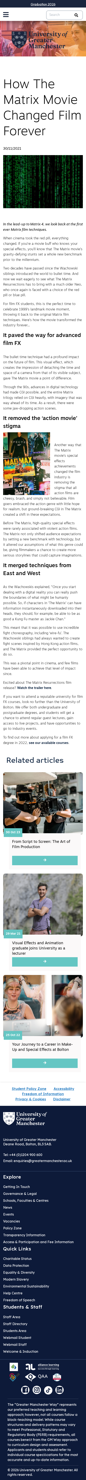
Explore (12, 1177)
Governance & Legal (20, 1194)
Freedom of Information (43, 1094)
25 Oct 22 (13, 1035)
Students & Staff (22, 1307)
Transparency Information (24, 1235)
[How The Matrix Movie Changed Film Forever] (43, 181)
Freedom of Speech (19, 1300)
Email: (37, 1161)
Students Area (14, 1331)
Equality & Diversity (19, 1272)
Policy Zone (12, 1228)
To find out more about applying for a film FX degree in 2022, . (38, 740)
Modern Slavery (16, 1279)
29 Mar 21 (13, 933)
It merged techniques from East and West (37, 570)
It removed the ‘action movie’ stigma (40, 422)
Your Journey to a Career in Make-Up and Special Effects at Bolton (42, 1047)
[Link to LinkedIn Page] (60, 1391)
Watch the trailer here (34, 688)
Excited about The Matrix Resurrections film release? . (37, 685)
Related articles (35, 761)
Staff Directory (15, 1324)
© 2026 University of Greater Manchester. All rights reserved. (43, 1472)
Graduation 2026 (43, 4)
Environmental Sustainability (26, 1286)
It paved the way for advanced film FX (42, 339)
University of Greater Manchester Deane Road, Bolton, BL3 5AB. (29, 1142)
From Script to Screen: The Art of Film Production (41, 844)
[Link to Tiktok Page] (49, 1391)
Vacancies (11, 1221)
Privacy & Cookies (30, 1099)
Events (8, 1214)
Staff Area (11, 1317)
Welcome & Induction (20, 1351)
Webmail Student (17, 1338)
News (7, 1207)
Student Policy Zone (29, 1089)
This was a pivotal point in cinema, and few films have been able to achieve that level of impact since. (40, 669)
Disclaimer (62, 1099)
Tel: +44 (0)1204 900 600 (22, 1155)
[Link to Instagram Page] (38, 1391)
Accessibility (64, 1089)
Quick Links (17, 1249)
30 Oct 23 (13, 832)
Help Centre (13, 1293)
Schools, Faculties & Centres (25, 1200)
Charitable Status (17, 1259)
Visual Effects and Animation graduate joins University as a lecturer (38, 949)
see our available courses (48, 743)
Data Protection (16, 1265)
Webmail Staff (15, 1344)
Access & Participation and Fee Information (38, 1242)
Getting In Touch (16, 1187)
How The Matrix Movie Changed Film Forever (42, 108)
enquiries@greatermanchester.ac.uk (43, 1161)
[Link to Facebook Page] (26, 1391)
